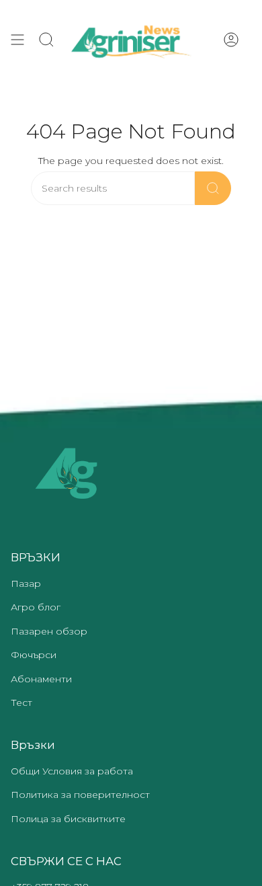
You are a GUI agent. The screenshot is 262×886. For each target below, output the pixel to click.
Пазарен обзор (49, 631)
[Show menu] (17, 39)
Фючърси (33, 655)
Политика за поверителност (80, 795)
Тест (21, 702)
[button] (46, 39)
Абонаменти (41, 679)
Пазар (26, 583)
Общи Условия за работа (72, 771)
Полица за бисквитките (68, 819)
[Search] (213, 188)
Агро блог (35, 607)
